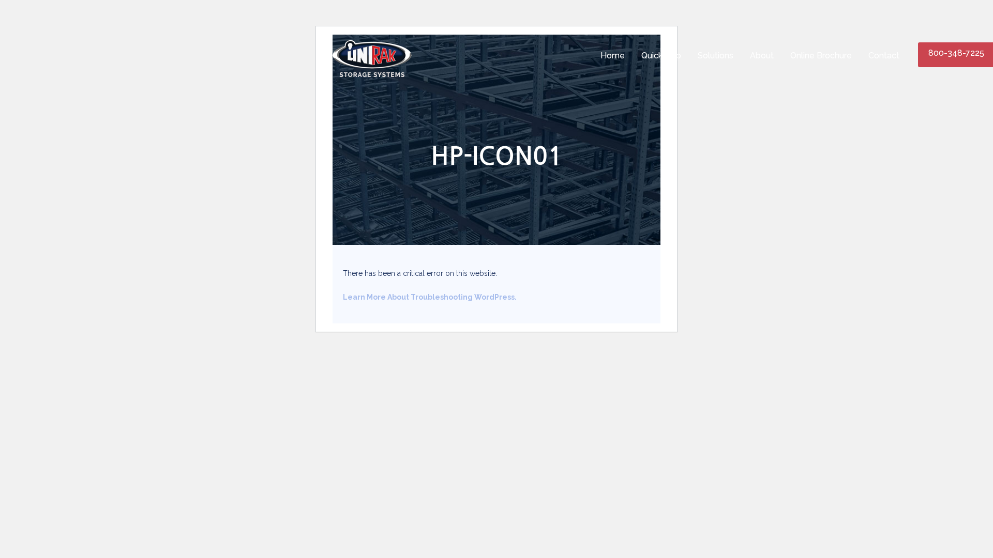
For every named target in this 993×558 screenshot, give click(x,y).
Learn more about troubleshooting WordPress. (430, 297)
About (762, 55)
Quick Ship (661, 55)
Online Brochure (821, 55)
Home (612, 55)
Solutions (715, 55)
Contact (883, 55)
